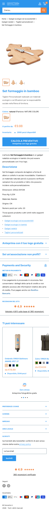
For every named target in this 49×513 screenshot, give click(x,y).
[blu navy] (13, 365)
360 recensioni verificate (24, 474)
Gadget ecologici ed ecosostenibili (22, 19)
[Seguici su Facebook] (4, 485)
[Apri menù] (3, 4)
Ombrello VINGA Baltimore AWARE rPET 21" (16, 359)
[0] (44, 3)
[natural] (6, 117)
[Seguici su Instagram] (8, 485)
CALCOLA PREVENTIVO (24, 142)
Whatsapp (35, 393)
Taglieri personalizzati (24, 22)
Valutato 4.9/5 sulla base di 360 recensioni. (24, 311)
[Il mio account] (40, 3)
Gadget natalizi (8, 22)
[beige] (6, 365)
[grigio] (44, 363)
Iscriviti (9, 458)
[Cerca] (44, 10)
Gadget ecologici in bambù (16, 224)
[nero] (10, 365)
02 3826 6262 (19, 393)
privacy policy (25, 444)
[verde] (17, 365)
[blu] (47, 363)
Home (4, 19)
